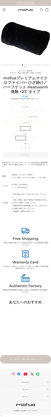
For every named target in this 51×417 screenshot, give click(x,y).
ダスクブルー (33, 117)
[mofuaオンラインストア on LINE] (37, 374)
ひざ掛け (21, 138)
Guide (25, 396)
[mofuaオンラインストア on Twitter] (32, 374)
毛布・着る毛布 (23, 73)
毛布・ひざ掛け (35, 73)
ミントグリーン (18, 117)
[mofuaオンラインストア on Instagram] (13, 374)
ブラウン (26, 123)
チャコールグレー (12, 123)
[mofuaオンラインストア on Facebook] (18, 374)
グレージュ (23, 111)
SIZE (25, 134)
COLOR (25, 107)
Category (25, 382)
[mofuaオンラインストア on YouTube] (25, 374)
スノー (12, 111)
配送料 (16, 98)
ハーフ (31, 138)
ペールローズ (36, 111)
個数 (25, 143)
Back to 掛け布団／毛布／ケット (27, 359)
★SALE (29, 71)
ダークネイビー (39, 123)
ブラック (25, 128)
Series (25, 389)
